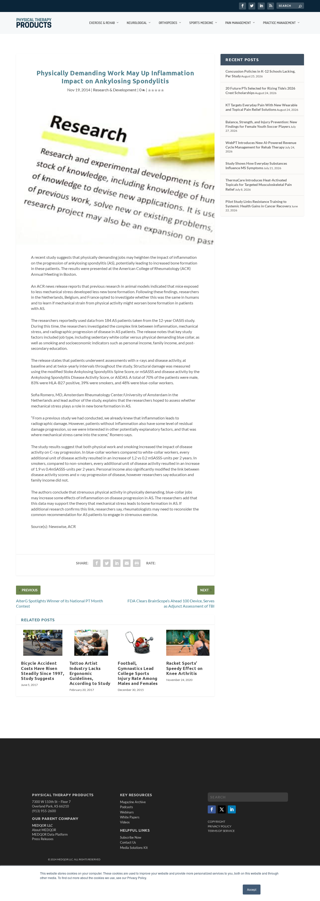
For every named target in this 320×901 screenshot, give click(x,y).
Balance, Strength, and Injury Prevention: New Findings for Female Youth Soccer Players (261, 124)
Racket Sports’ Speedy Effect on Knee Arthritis (184, 668)
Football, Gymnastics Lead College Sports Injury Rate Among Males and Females (138, 673)
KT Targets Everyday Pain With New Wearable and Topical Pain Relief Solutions (261, 107)
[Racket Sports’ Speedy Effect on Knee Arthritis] (188, 643)
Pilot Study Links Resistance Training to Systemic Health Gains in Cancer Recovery (258, 203)
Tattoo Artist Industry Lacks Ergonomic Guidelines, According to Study (90, 673)
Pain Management (238, 23)
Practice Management (279, 23)
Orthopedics (168, 23)
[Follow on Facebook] (212, 809)
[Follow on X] (222, 809)
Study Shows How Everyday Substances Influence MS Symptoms (256, 165)
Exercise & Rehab (102, 23)
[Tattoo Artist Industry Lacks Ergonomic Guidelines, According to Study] (91, 643)
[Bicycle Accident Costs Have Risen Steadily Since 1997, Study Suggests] (42, 643)
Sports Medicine (201, 23)
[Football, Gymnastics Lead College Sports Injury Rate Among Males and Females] (139, 643)
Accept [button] (251, 889)
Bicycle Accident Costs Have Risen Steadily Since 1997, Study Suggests (42, 670)
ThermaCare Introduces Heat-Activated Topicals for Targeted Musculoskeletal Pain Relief (259, 184)
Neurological (137, 23)
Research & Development (114, 89)
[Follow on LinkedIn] (232, 809)
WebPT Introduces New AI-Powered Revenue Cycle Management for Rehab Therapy (261, 144)
